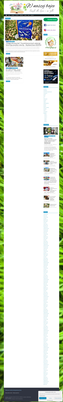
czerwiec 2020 (45, 319)
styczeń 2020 (45, 326)
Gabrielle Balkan (16, 47)
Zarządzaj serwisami (42, 395)
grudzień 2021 (45, 293)
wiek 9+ (13, 41)
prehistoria (22, 48)
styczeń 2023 (45, 275)
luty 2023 (44, 273)
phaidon (20, 48)
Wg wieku (44, 113)
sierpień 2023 (45, 265)
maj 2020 (44, 320)
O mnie (25, 15)
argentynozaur (38, 46)
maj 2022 (44, 286)
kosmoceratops (24, 47)
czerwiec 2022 (45, 285)
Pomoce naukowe (46, 107)
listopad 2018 (45, 346)
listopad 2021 (45, 295)
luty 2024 (44, 256)
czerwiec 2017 (45, 370)
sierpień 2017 (45, 367)
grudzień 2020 (45, 310)
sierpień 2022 (45, 282)
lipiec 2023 (45, 266)
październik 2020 (46, 313)
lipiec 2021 (45, 300)
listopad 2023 (45, 261)
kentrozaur (19, 47)
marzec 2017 (45, 374)
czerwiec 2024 (45, 251)
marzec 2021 (45, 306)
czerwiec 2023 (45, 268)
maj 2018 (44, 354)
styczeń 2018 (45, 360)
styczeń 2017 (45, 377)
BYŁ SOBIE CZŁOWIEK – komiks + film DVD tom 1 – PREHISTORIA (13, 70)
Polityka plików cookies (50, 400)
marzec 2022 (45, 289)
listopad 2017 (45, 363)
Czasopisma (45, 93)
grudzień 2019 (45, 327)
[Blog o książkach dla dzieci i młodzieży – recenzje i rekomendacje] (6, 15)
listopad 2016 (45, 380)
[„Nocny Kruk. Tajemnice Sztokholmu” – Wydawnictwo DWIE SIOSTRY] (46, 160)
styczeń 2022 (45, 292)
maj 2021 (44, 303)
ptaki (25, 48)
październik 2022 (46, 279)
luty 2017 (44, 375)
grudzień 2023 (45, 259)
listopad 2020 (45, 312)
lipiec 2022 (45, 283)
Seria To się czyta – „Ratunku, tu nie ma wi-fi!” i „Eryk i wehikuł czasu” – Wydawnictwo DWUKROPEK (50, 141)
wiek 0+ (45, 114)
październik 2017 (46, 364)
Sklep (29, 15)
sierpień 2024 (45, 248)
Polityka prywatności (16, 392)
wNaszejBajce (12, 46)
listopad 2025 (45, 227)
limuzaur (7, 48)
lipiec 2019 (45, 334)
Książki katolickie (46, 103)
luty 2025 (44, 239)
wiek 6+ (10, 41)
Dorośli (44, 94)
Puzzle (44, 110)
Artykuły (17, 15)
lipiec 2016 (45, 384)
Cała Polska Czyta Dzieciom (47, 91)
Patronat (21, 15)
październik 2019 (46, 330)
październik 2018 (46, 347)
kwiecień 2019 (45, 339)
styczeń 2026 (45, 224)
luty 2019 (44, 341)
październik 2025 (46, 228)
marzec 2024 (45, 255)
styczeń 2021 (45, 309)
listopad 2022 (45, 278)
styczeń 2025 (45, 241)
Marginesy (10, 48)
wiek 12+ (45, 115)
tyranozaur (34, 48)
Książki (9, 15)
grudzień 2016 (45, 378)
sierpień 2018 (45, 350)
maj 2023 (44, 269)
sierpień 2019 (45, 333)
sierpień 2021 (45, 299)
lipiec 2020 (45, 317)
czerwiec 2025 (45, 234)
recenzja (7, 75)
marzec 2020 (45, 323)
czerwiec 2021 (45, 302)
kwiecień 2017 (45, 373)
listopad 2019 (45, 329)
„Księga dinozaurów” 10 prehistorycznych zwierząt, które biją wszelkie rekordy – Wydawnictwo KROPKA (23, 44)
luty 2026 (44, 222)
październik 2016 (46, 381)
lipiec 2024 (45, 249)
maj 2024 (44, 252)
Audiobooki (45, 90)
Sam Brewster (28, 48)
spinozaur (31, 48)
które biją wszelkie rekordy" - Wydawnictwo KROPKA (32, 47)
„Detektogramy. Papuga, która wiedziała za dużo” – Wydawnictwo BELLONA (53, 155)
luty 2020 (44, 324)
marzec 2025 (45, 238)
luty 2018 (44, 358)
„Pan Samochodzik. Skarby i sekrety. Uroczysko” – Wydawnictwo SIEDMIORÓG (53, 198)
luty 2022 (44, 290)
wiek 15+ (45, 117)
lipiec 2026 (45, 215)
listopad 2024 (45, 244)
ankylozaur (34, 46)
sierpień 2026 (45, 214)
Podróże (12, 15)
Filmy (44, 96)
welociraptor (37, 48)
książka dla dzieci (8, 74)
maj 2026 (44, 218)
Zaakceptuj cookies (43, 398)
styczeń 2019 (45, 343)
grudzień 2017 (45, 361)
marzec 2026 (45, 221)
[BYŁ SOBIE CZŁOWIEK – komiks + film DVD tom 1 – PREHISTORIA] (14, 57)
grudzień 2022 (45, 276)
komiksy (21, 73)
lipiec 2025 (45, 232)
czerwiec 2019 (45, 336)
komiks (19, 73)
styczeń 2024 (45, 258)
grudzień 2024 (45, 242)
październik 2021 (46, 296)
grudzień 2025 (45, 225)
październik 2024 (46, 245)
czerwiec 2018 (45, 353)
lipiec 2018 (45, 351)
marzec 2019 (45, 340)
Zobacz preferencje (58, 398)
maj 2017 (44, 371)
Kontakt (32, 15)
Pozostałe (44, 108)
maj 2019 (44, 337)
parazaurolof (16, 48)
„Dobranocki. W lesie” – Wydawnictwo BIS (53, 205)
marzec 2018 (45, 357)
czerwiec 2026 (45, 217)
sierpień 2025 (45, 231)
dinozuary (12, 47)
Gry (44, 97)
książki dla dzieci (13, 74)
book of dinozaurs (8, 47)
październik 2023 (46, 262)
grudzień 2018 (45, 344)
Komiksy (7, 68)
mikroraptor (13, 48)
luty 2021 (44, 307)
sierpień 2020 (45, 316)
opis (15, 74)
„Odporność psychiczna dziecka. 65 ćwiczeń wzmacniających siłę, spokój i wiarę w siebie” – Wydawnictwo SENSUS (50, 190)
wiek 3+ (45, 118)
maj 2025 (44, 235)
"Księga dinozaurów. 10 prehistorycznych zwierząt (22, 46)
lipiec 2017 (45, 368)
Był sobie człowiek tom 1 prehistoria (13, 73)
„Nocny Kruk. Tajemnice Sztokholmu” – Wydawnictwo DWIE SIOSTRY (53, 162)
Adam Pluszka (31, 46)
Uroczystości (45, 111)
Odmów (50, 398)
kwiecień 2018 (45, 356)
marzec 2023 (45, 272)
